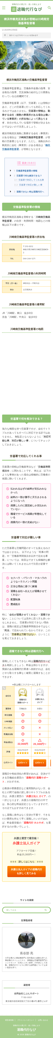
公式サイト (22, 763)
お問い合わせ (43, 1020)
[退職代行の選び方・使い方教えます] (26, 10)
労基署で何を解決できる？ (28, 175)
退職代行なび (26, 1029)
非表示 (31, 162)
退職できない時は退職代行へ (29, 191)
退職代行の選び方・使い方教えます (26, 1025)
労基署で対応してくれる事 (29, 180)
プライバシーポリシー (25, 1020)
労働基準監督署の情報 (25, 170)
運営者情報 (9, 1020)
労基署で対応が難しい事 (28, 184)
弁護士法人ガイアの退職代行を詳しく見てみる (26, 871)
